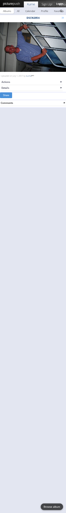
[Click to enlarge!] (33, 47)
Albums (7, 11)
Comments (7, 103)
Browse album (52, 506)
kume (28, 75)
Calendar (30, 11)
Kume (31, 4)
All (18, 11)
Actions (5, 82)
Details (5, 88)
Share (6, 95)
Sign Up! (47, 4)
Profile (44, 11)
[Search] (61, 11)
